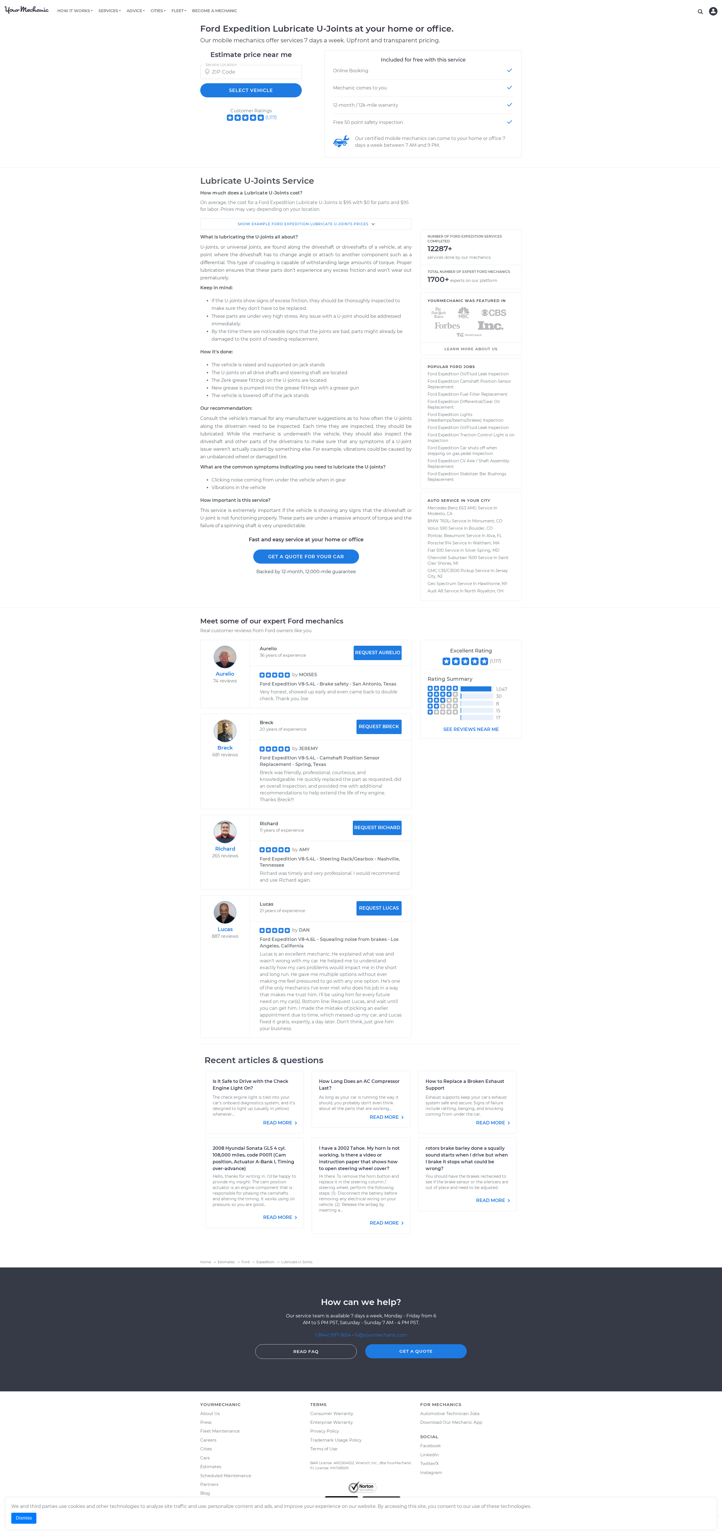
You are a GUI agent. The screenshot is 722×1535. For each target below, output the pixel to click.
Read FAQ (306, 1351)
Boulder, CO (481, 528)
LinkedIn (429, 1454)
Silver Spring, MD (482, 550)
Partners (209, 1484)
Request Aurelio (377, 652)
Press (206, 1422)
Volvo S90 (437, 528)
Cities (206, 1448)
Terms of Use (323, 1448)
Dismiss (24, 1518)
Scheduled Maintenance (225, 1475)
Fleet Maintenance (220, 1431)
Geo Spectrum (442, 583)
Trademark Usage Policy (336, 1440)
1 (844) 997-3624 (333, 1335)
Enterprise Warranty (331, 1422)
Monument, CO (487, 521)
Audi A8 (435, 591)
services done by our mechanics (459, 257)
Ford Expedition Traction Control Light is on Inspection (471, 437)
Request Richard (377, 827)
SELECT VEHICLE (251, 90)
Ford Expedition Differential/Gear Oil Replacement (464, 404)
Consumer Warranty (331, 1413)
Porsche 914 (439, 543)
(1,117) (271, 117)
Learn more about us (471, 349)
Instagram (431, 1472)
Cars (205, 1457)
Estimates (210, 1466)
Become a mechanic (214, 10)
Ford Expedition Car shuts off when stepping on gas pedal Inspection (462, 450)
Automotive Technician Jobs (449, 1413)
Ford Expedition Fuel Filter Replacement (467, 394)
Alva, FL (494, 535)
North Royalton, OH (484, 591)
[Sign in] (713, 11)
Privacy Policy (324, 1431)
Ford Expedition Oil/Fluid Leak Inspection (468, 373)
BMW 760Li (439, 521)
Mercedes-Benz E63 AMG (452, 508)
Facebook (430, 1445)
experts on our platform (473, 280)
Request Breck (379, 726)
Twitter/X (429, 1463)
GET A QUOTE (416, 1351)
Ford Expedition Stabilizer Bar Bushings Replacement (467, 476)
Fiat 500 (436, 550)
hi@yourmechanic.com (381, 1335)
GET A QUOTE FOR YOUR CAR (306, 556)
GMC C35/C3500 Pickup (451, 570)
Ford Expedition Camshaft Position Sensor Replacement (469, 384)
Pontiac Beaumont (446, 535)
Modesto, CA (440, 513)
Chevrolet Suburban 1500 (452, 557)
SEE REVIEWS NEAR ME (471, 729)
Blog (205, 1493)
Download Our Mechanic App (451, 1422)
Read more (278, 1122)
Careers (208, 1440)
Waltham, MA (486, 543)
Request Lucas (379, 908)
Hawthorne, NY (492, 583)
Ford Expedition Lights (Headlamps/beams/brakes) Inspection (465, 417)
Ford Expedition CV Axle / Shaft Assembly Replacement (468, 463)
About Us (210, 1413)
